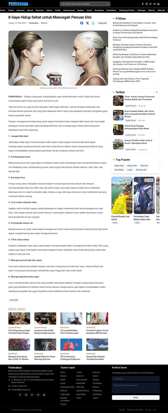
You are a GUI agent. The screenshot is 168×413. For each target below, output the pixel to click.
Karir (154, 410)
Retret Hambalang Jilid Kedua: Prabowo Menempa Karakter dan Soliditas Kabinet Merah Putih (134, 55)
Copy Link (102, 23)
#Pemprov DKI (141, 170)
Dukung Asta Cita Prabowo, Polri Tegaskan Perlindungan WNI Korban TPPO (131, 80)
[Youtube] (154, 4)
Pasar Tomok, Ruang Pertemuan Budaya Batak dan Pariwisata (140, 98)
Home (2, 10)
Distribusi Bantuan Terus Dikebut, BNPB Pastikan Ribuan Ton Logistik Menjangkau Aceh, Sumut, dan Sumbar (134, 71)
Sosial (89, 10)
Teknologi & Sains (127, 10)
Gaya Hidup (81, 394)
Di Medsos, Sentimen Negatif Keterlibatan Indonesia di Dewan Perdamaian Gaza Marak (135, 31)
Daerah (30, 10)
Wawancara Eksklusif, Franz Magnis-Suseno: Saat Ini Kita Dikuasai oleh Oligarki (134, 24)
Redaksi (122, 410)
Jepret (95, 398)
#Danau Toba (132, 166)
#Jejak (129, 170)
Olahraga (141, 10)
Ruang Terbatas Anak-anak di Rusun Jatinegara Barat (138, 141)
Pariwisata (97, 394)
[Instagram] (146, 4)
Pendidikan (111, 10)
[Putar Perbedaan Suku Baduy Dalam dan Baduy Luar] (144, 195)
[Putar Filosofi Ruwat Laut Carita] (121, 195)
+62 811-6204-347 (19, 386)
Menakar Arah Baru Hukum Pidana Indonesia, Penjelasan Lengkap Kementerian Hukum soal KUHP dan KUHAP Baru (135, 47)
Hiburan (151, 10)
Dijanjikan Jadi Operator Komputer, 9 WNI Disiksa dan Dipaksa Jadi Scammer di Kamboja (134, 63)
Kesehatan (99, 10)
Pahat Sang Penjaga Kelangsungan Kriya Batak (137, 127)
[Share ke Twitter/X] (87, 23)
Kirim (135, 398)
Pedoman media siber (135, 410)
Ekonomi (40, 10)
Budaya (80, 10)
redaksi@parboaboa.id (21, 390)
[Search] (108, 4)
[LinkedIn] (158, 4)
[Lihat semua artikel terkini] (156, 92)
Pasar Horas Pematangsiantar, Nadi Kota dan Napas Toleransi (135, 38)
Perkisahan (97, 391)
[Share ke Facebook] (81, 23)
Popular (63, 404)
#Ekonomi (144, 166)
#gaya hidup (119, 166)
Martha (44, 23)
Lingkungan (65, 394)
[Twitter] (150, 4)
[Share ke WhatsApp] (93, 23)
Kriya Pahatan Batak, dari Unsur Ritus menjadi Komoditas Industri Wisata (140, 114)
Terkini (11, 10)
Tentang (148, 410)
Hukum (49, 10)
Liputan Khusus (82, 391)
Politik (58, 10)
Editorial (161, 10)
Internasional (69, 10)
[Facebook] (142, 4)
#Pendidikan (119, 170)
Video (78, 398)
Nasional (20, 10)
